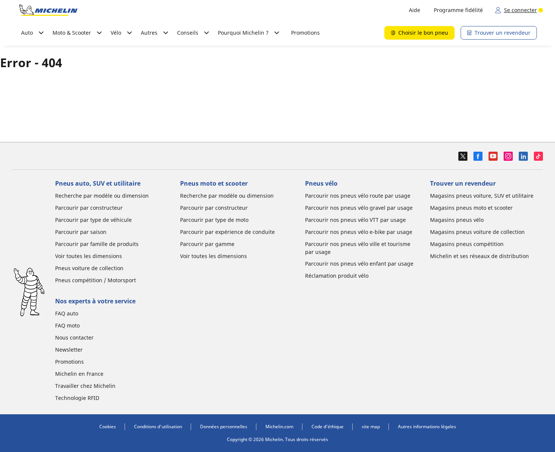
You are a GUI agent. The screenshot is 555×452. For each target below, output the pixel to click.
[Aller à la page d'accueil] (48, 10)
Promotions (305, 32)
